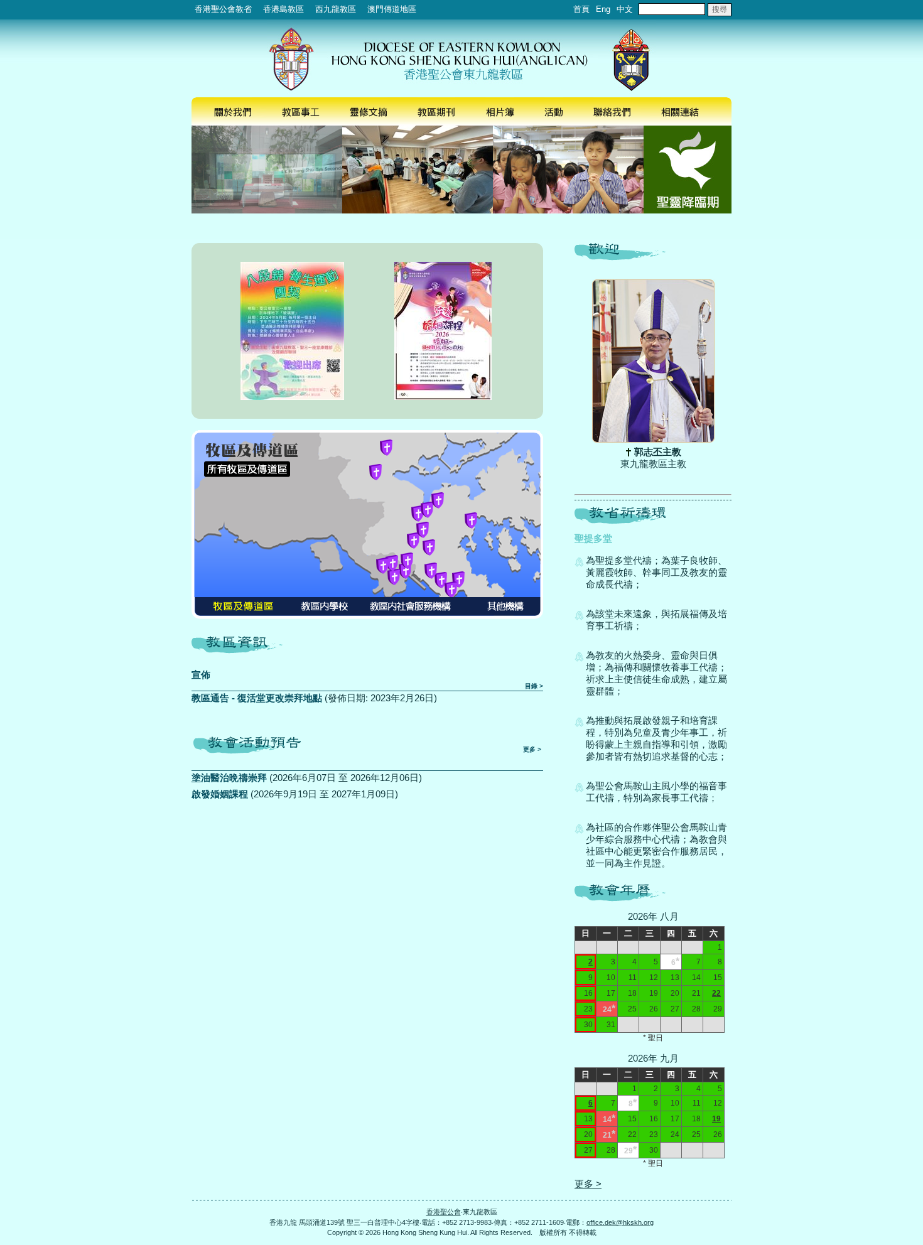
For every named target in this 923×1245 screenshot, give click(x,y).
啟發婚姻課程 (220, 794)
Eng (603, 9)
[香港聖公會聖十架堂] (429, 547)
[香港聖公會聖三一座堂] (407, 560)
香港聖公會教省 (223, 9)
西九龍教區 (335, 9)
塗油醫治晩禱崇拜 (229, 777)
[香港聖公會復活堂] (471, 520)
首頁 (581, 9)
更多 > (532, 749)
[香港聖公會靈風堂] (417, 513)
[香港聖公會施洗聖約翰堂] (458, 579)
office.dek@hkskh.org (620, 1222)
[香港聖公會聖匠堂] (393, 577)
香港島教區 (283, 9)
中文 (625, 9)
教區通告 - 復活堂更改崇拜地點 (257, 698)
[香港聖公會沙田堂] (427, 510)
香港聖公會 (443, 1211)
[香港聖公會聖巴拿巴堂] (430, 571)
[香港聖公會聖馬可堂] (392, 563)
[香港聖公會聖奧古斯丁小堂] (382, 566)
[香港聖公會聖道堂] (441, 580)
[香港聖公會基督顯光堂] (451, 589)
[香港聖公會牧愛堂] (405, 571)
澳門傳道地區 (391, 9)
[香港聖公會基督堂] (413, 540)
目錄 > (534, 685)
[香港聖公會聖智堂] (386, 447)
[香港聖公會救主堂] (375, 472)
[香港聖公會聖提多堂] (437, 500)
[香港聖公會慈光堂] (422, 530)
